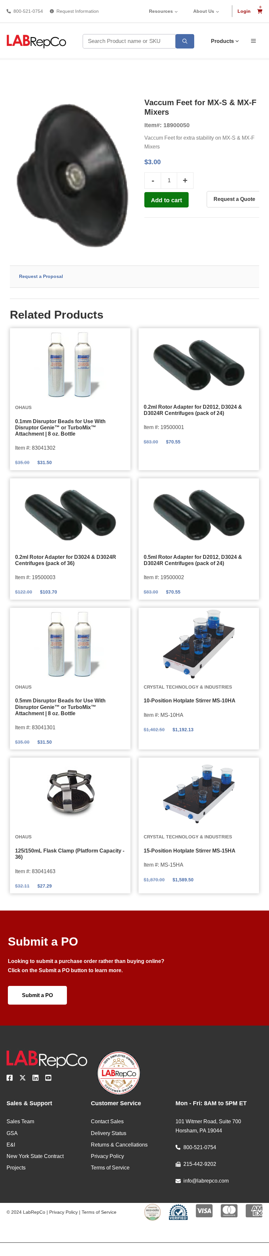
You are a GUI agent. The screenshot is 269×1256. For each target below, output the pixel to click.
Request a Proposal (41, 276)
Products (222, 41)
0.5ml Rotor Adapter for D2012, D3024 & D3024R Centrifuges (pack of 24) (193, 560)
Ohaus (23, 407)
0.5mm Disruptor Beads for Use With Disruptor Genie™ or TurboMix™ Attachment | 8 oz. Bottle (60, 707)
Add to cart (166, 200)
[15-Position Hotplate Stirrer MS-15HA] (199, 794)
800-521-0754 (28, 11)
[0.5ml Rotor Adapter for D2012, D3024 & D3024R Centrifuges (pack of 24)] (199, 515)
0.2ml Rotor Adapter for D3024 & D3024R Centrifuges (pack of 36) (65, 560)
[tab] (134, 276)
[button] (253, 40)
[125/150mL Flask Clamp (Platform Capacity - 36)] (70, 794)
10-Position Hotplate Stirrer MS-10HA (190, 700)
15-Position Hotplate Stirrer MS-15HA (190, 851)
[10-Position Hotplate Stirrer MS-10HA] (199, 644)
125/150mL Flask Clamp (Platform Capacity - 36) (69, 854)
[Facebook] (10, 1079)
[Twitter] (22, 1079)
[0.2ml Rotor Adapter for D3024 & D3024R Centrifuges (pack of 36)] (70, 515)
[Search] (185, 41)
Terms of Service (99, 1212)
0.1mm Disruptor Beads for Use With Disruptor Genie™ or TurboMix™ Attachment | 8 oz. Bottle (60, 428)
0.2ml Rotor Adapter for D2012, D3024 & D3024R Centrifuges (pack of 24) (193, 410)
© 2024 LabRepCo (26, 1212)
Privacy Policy (63, 1212)
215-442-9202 (199, 1164)
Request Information (77, 11)
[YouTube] (48, 1079)
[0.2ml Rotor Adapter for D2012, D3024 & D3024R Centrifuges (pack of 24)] (199, 364)
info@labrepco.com (206, 1181)
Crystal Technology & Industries (188, 687)
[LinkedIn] (35, 1079)
